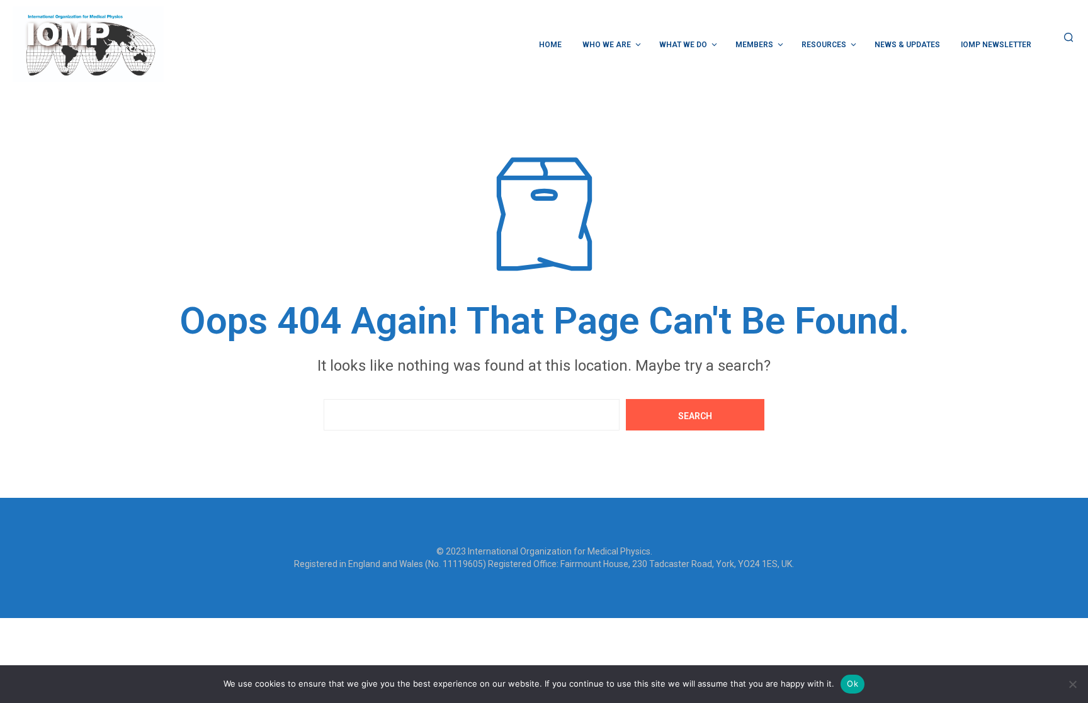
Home (550, 44)
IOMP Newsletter (996, 44)
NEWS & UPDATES (907, 44)
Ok (852, 683)
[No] (1072, 684)
